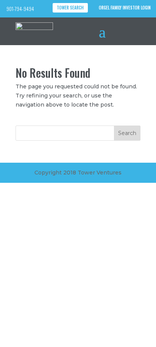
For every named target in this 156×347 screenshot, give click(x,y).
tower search (70, 8)
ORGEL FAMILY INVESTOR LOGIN (125, 8)
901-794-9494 (20, 9)
